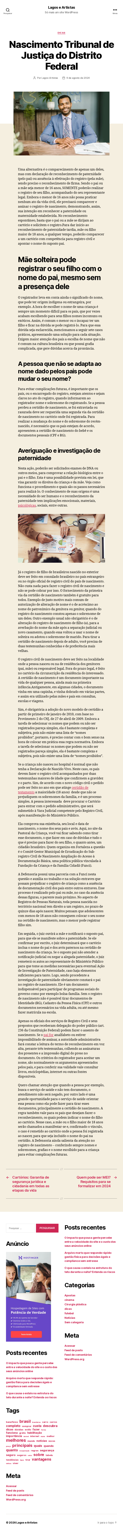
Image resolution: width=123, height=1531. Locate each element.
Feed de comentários (19, 1495)
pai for (49, 1035)
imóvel (26, 1436)
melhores (16, 1440)
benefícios (12, 1422)
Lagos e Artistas (61, 7)
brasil (25, 1421)
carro (45, 1422)
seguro (10, 1455)
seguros (21, 1455)
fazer (36, 1429)
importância (14, 1436)
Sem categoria (74, 1322)
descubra (50, 1426)
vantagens (41, 1459)
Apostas (69, 1295)
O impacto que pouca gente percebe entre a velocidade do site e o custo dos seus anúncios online (31, 1367)
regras (34, 1450)
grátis (22, 1433)
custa (37, 1426)
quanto (12, 1450)
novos (51, 1441)
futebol (69, 1313)
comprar (27, 1426)
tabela (49, 1455)
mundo (31, 1441)
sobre (38, 1454)
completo (13, 1426)
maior (43, 1436)
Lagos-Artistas (50, 77)
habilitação (34, 1432)
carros (53, 1422)
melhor (50, 1436)
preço (8, 1446)
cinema (69, 1299)
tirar (27, 1460)
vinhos (8, 1463)
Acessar (11, 1486)
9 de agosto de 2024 (78, 77)
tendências (12, 1460)
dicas (61, 33)
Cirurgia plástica (75, 1304)
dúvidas (19, 1429)
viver (15, 1463)
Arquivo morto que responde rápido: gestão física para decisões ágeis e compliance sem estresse (29, 1382)
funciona (12, 1432)
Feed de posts (15, 1490)
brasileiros (36, 1422)
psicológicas (27, 506)
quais (38, 1446)
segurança (47, 1450)
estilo (28, 1429)
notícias (41, 1440)
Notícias (69, 1317)
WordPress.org (16, 1499)
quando (49, 1445)
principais (22, 1445)
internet (34, 1436)
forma (43, 1430)
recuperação (24, 1451)
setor (30, 1455)
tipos (22, 1460)
